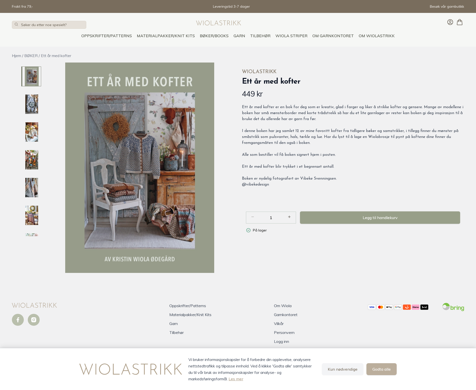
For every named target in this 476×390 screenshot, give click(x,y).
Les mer (236, 378)
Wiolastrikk (259, 71)
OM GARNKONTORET (333, 35)
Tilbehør (260, 35)
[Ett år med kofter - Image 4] (31, 160)
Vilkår (279, 323)
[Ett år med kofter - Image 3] (31, 132)
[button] (139, 168)
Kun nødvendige (342, 369)
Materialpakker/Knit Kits (166, 35)
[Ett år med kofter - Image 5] (31, 187)
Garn (239, 35)
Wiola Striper (291, 35)
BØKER (31, 55)
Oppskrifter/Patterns (106, 35)
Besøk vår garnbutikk (447, 6)
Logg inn (281, 341)
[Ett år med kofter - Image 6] (31, 215)
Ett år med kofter (56, 55)
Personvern (284, 332)
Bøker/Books (214, 35)
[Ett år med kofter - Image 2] (31, 104)
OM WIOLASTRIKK (377, 35)
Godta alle (381, 369)
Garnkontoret (286, 314)
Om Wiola (283, 305)
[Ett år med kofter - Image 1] (31, 76)
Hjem (16, 55)
